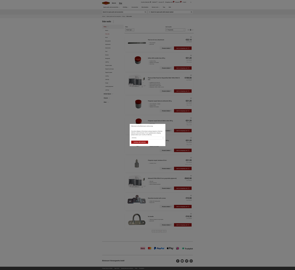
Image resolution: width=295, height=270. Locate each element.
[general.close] (163, 126)
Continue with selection (140, 142)
